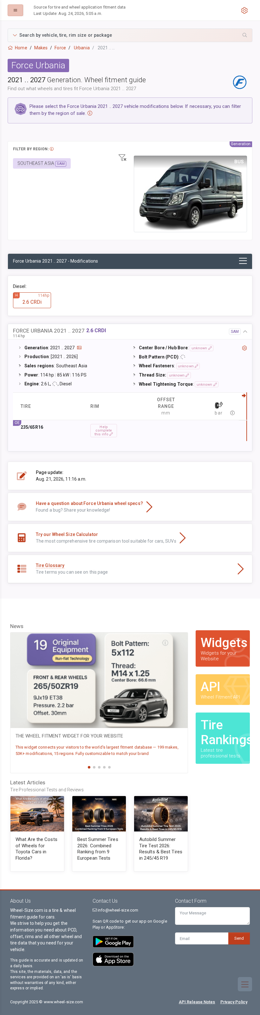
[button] (130, 35)
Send (239, 938)
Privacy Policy (233, 1001)
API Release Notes (197, 1001)
